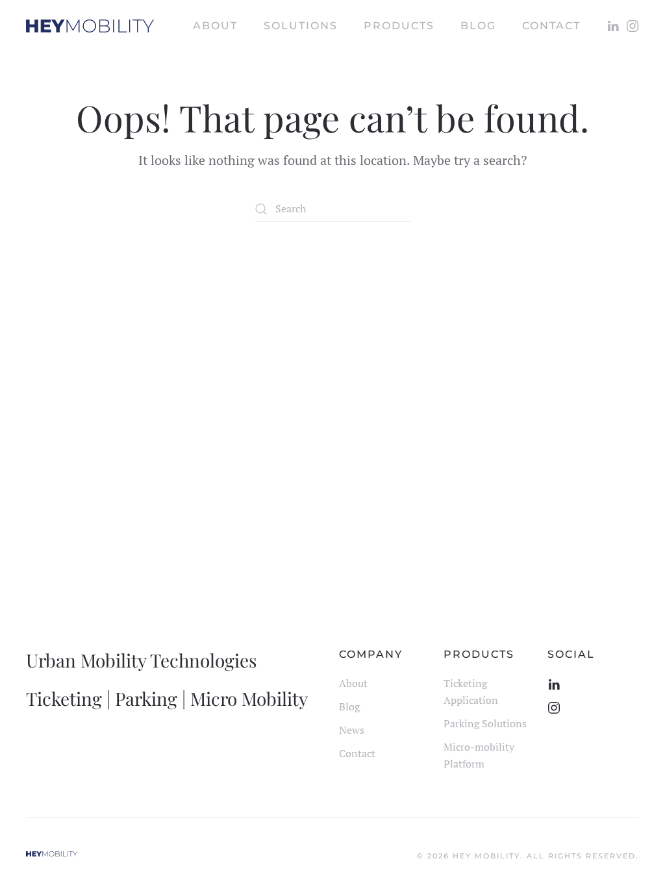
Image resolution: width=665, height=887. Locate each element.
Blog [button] (478, 25)
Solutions (301, 25)
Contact (551, 25)
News (351, 730)
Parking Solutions (485, 723)
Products (399, 25)
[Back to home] (90, 26)
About (215, 25)
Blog (349, 706)
